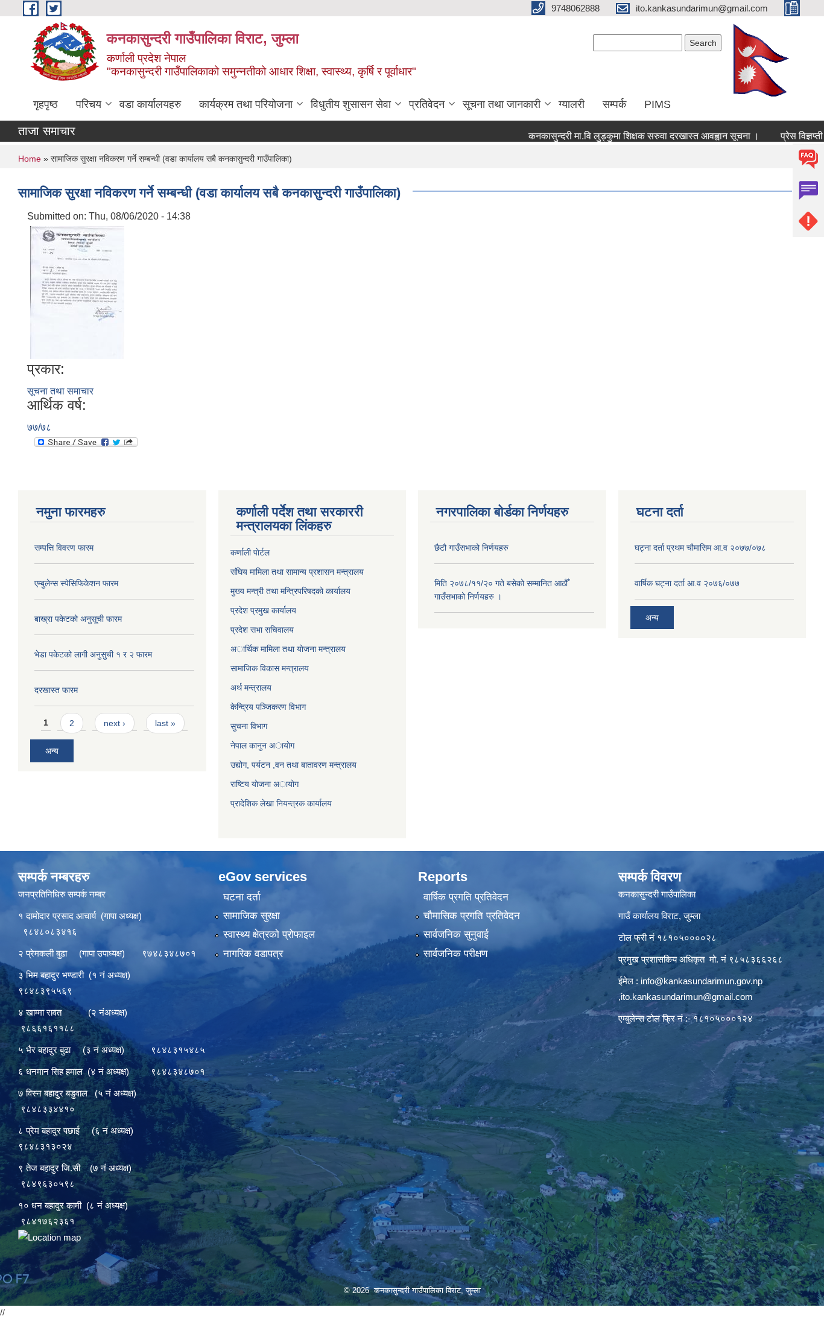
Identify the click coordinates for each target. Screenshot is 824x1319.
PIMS (657, 104)
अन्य (52, 751)
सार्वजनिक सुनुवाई (456, 934)
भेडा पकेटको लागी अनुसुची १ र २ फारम (93, 654)
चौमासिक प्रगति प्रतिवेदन (471, 916)
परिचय (88, 104)
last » (165, 723)
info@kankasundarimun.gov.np (701, 981)
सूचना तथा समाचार (60, 391)
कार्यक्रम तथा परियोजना (246, 104)
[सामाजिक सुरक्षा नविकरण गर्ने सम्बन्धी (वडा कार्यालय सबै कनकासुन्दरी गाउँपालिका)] (77, 291)
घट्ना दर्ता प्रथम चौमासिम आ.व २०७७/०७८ (700, 547)
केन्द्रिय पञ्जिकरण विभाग (268, 707)
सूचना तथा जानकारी (501, 104)
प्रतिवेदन (427, 104)
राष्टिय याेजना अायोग (264, 784)
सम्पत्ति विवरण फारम (63, 547)
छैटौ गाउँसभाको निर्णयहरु (471, 547)
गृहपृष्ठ (45, 104)
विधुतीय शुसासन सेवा (351, 104)
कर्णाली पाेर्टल (250, 552)
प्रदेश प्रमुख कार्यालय (263, 610)
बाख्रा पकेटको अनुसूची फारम (78, 619)
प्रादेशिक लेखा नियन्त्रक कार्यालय (281, 803)
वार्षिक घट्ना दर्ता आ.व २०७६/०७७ (687, 583)
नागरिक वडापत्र (253, 954)
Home (29, 158)
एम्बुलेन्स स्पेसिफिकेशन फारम (76, 583)
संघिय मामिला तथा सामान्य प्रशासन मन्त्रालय (297, 572)
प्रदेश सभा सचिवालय (262, 629)
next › (114, 723)
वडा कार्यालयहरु (150, 104)
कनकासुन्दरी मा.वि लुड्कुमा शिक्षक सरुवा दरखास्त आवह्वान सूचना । (609, 136)
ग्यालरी (572, 104)
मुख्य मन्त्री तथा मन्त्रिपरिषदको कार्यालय (290, 591)
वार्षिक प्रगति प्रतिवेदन (466, 897)
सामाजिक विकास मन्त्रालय (269, 668)
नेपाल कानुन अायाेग (262, 745)
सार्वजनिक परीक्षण (455, 954)
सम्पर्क (614, 104)
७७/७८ (39, 427)
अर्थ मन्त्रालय (250, 687)
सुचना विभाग (248, 726)
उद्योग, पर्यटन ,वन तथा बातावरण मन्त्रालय (293, 765)
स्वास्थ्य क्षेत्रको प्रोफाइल (269, 934)
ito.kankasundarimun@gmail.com (687, 997)
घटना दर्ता (242, 897)
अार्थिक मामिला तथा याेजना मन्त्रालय (288, 649)
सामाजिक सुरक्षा (251, 916)
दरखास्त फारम (56, 690)
